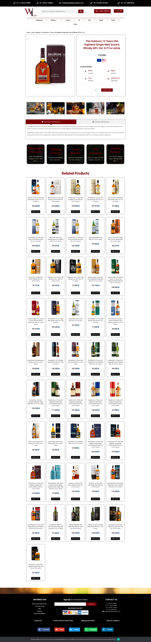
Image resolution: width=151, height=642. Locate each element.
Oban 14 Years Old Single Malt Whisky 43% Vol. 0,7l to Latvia (115, 199)
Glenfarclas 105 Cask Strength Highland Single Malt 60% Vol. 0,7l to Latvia (36, 402)
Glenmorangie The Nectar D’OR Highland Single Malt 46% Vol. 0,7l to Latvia (95, 279)
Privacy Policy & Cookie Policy (63, 620)
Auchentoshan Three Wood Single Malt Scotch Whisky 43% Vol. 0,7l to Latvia (115, 485)
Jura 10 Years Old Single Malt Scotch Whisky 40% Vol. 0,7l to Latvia (115, 239)
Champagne (39, 20)
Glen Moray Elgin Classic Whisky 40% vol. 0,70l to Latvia (55, 443)
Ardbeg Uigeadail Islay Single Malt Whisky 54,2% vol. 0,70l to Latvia (75, 526)
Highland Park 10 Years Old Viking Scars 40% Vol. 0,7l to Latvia (75, 279)
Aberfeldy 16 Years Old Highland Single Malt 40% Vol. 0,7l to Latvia (115, 526)
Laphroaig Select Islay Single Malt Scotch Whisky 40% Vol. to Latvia (55, 239)
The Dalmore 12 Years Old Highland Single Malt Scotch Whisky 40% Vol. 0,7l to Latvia (35, 485)
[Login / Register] (97, 11)
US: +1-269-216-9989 (23, 3)
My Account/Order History (39, 603)
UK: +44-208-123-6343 (101, 3)
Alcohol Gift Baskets (39, 613)
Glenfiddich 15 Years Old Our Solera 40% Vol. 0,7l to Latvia (75, 362)
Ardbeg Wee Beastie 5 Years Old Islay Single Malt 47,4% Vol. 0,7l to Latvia (55, 526)
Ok (118, 639)
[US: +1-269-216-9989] (14, 3)
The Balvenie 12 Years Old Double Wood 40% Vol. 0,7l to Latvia (95, 199)
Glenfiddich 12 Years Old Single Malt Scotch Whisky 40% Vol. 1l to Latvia (95, 362)
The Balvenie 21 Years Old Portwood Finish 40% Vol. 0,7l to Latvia (55, 199)
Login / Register (104, 11)
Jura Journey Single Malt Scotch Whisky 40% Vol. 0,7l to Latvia (35, 279)
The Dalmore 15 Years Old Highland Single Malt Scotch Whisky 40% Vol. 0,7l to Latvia (115, 444)
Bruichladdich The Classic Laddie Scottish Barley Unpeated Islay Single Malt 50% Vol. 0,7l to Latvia (56, 485)
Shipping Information (88, 620)
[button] (27, 39)
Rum (89, 20)
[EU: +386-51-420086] (37, 3)
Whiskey (53, 20)
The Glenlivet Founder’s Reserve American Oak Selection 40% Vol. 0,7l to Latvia (115, 321)
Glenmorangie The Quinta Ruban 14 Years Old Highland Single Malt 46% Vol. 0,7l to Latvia (115, 279)
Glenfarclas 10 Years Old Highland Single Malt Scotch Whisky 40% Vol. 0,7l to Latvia (115, 402)
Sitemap (39, 611)
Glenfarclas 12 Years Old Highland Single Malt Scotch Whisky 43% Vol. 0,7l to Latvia (95, 402)
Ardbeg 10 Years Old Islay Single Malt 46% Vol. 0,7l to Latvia (95, 526)
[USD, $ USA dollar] (104, 60)
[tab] (51, 122)
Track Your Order (39, 606)
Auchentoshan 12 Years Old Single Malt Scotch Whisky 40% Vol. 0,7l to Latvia (35, 526)
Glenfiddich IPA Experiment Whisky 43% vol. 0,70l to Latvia (36, 362)
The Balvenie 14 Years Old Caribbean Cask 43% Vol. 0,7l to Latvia (75, 199)
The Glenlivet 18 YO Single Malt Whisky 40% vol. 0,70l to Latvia (56, 320)
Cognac (68, 20)
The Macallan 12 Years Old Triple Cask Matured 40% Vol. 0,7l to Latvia (75, 239)
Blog (39, 608)
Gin (79, 20)
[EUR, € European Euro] (99, 60)
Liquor (75, 24)
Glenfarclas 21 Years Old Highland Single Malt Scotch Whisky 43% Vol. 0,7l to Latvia (55, 402)
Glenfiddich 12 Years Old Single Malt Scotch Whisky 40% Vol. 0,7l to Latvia (115, 362)
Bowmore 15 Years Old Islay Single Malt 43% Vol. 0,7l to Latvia (75, 485)
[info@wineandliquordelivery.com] (60, 3)
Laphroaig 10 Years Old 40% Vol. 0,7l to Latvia (75, 319)
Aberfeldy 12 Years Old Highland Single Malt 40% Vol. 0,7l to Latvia (35, 566)
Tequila (101, 20)
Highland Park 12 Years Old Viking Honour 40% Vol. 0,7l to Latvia (55, 279)
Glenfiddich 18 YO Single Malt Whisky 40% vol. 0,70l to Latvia (56, 362)
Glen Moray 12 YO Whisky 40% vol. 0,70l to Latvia (75, 442)
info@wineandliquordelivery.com (73, 3)
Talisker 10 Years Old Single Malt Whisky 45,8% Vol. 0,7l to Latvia (36, 199)
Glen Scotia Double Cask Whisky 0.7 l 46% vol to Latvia (35, 443)
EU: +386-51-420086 (46, 3)
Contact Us (38, 620)
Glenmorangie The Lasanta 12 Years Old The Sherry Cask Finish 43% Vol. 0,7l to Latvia (36, 321)
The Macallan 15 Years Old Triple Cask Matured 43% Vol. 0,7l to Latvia (36, 239)
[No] (149, 639)
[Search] (81, 11)
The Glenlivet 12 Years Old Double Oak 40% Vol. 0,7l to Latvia (95, 320)
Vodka (113, 20)
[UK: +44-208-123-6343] (91, 3)
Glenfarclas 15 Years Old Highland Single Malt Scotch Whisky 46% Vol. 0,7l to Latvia (75, 402)
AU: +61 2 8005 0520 (127, 3)
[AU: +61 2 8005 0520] (118, 3)
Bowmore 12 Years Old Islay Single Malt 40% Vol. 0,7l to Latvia (95, 485)
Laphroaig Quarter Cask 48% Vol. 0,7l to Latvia (95, 238)
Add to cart (35, 211)
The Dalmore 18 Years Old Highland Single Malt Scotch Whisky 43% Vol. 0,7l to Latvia (95, 444)
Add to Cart (107, 90)
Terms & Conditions (112, 620)
